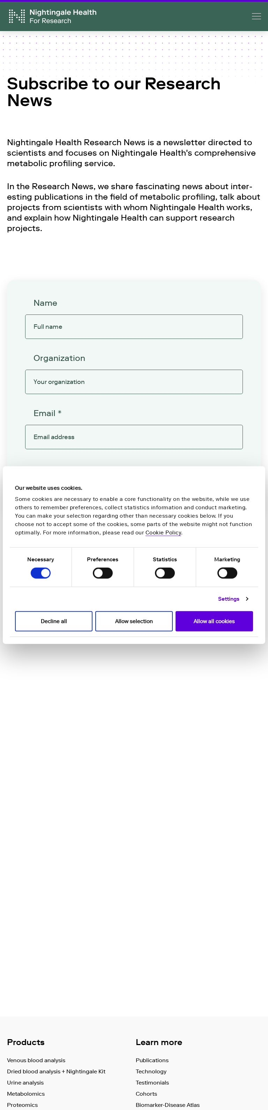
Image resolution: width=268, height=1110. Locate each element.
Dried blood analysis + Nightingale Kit (56, 1071)
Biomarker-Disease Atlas (168, 1105)
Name (45, 303)
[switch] (103, 573)
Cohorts (146, 1093)
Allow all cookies (214, 621)
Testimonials (152, 1082)
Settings (229, 599)
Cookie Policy (163, 532)
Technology (151, 1071)
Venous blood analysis (36, 1060)
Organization (59, 358)
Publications (152, 1060)
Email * (48, 413)
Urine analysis (25, 1082)
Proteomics (22, 1105)
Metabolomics (26, 1093)
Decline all (54, 621)
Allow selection (134, 621)
